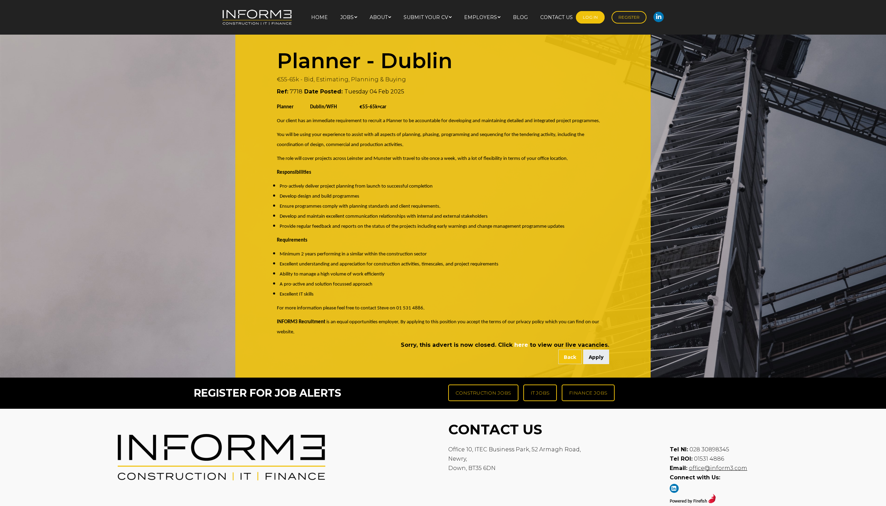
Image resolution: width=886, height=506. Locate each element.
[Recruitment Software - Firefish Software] (693, 501)
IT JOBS (540, 393)
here (521, 345)
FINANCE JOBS (588, 393)
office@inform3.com (718, 468)
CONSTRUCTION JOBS (483, 393)
